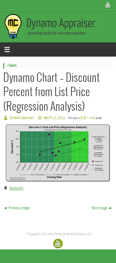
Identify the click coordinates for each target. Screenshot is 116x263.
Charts (11, 65)
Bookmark (16, 188)
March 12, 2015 (54, 117)
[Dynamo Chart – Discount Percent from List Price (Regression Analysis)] (58, 153)
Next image (99, 207)
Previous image (19, 207)
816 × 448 (87, 117)
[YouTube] (108, 5)
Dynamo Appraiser (22, 117)
